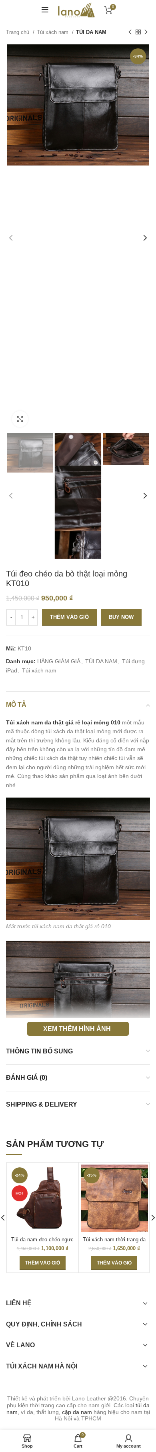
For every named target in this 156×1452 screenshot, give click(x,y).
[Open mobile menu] (45, 10)
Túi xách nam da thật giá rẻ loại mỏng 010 (63, 722)
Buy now (121, 617)
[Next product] (146, 32)
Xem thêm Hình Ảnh (77, 1028)
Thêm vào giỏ (69, 617)
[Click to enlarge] (20, 419)
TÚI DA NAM (91, 32)
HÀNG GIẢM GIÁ (58, 661)
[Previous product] (130, 32)
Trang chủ (18, 32)
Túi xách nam (53, 32)
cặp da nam (77, 1412)
